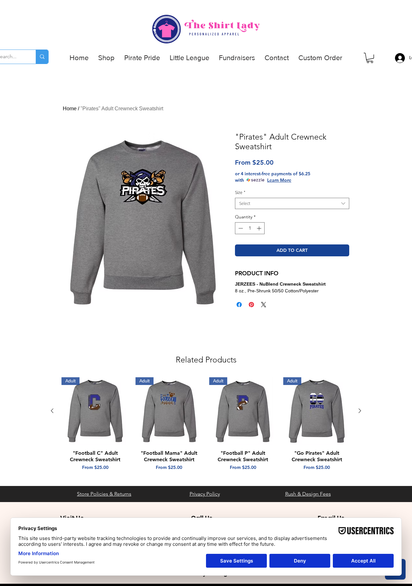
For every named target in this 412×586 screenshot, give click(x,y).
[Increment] (260, 228)
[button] (106, 58)
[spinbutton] (250, 228)
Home (70, 108)
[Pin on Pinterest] (251, 304)
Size (240, 192)
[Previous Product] (52, 411)
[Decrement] (240, 228)
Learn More (279, 180)
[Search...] (42, 57)
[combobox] (292, 203)
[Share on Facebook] (239, 304)
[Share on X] (263, 304)
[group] (206, 427)
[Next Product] (360, 411)
